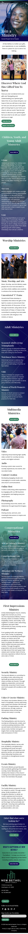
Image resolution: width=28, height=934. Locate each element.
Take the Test (7, 121)
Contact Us (5, 901)
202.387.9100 (4, 890)
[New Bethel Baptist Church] (8, 3)
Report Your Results (8, 125)
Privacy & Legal (6, 928)
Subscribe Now (14, 864)
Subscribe (5, 919)
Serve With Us (14, 152)
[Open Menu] (26, 3)
